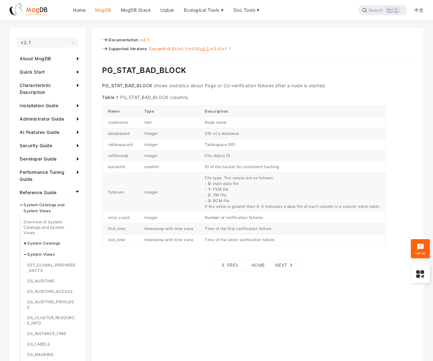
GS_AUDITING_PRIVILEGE (50, 304)
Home (79, 10)
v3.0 (193, 48)
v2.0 (215, 48)
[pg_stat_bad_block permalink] (97, 69)
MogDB (103, 10)
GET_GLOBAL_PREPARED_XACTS (51, 268)
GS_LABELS (38, 344)
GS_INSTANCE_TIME (46, 333)
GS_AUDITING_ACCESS (50, 291)
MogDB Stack (136, 10)
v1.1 (226, 48)
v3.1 (182, 48)
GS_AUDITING (41, 281)
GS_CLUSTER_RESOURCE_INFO (51, 320)
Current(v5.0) (163, 48)
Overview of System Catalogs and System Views (43, 227)
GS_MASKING (40, 354)
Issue (420, 253)
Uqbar (167, 10)
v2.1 (144, 39)
